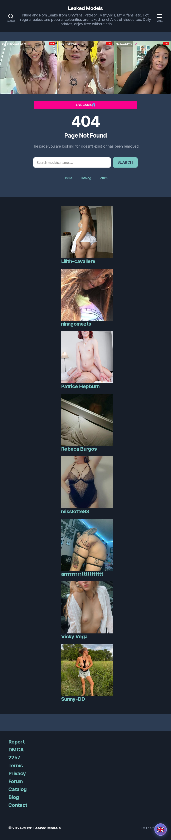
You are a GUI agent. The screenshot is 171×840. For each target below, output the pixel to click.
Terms (15, 765)
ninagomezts (76, 324)
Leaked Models (85, 8)
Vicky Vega (74, 636)
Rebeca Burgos (79, 449)
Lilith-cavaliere (78, 261)
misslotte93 (75, 511)
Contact (17, 805)
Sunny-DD (73, 699)
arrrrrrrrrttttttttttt (82, 574)
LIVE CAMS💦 (85, 105)
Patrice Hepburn (80, 386)
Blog (13, 797)
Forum (103, 178)
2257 (14, 758)
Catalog (85, 178)
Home (67, 178)
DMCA (16, 750)
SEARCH (125, 162)
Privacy (17, 773)
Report (16, 742)
